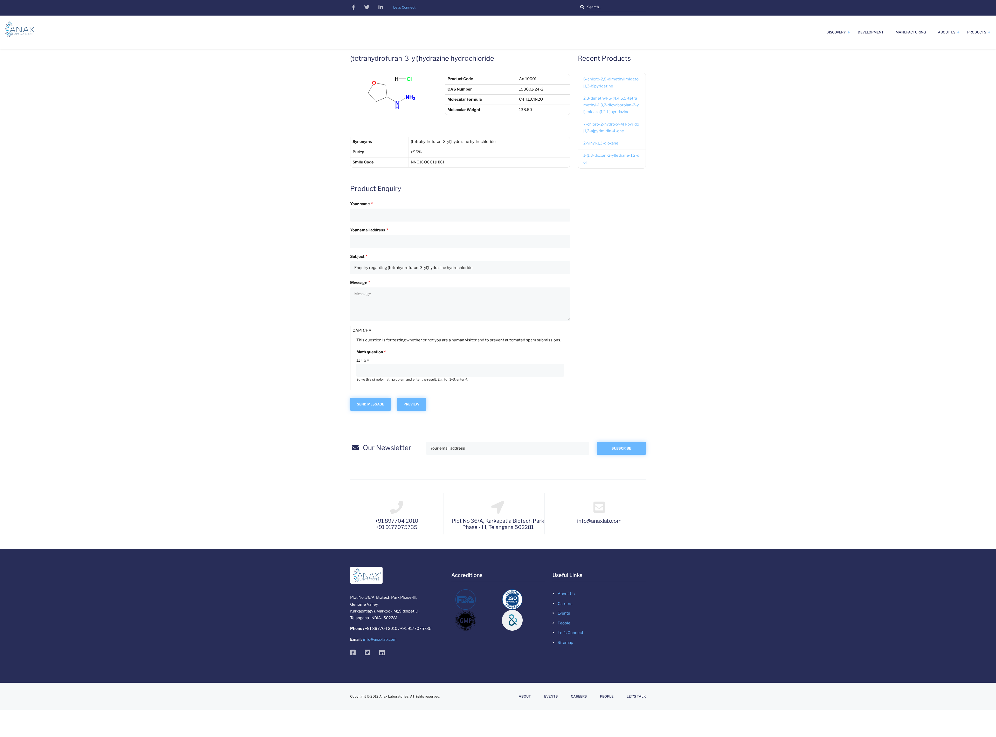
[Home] (19, 31)
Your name (360, 204)
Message (358, 282)
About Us (946, 32)
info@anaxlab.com (380, 639)
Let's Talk (636, 696)
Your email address (367, 230)
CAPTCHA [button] (361, 330)
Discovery (836, 32)
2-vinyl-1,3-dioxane (600, 143)
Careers (565, 603)
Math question (369, 352)
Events (564, 613)
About (525, 696)
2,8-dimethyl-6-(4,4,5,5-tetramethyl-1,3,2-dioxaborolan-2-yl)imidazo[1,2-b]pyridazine (611, 105)
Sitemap (565, 642)
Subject (357, 256)
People (564, 623)
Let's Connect (570, 632)
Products (976, 32)
